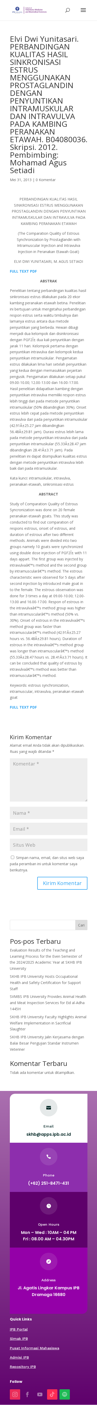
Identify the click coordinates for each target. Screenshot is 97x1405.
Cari (81, 925)
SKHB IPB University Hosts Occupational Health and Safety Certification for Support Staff (45, 982)
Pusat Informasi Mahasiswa (34, 1348)
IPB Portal (19, 1329)
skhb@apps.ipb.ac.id (48, 1134)
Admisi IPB (19, 1357)
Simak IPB (19, 1338)
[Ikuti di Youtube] (40, 1394)
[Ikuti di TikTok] (52, 1394)
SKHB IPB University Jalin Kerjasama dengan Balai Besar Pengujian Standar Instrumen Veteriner (47, 1043)
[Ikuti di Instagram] (15, 1394)
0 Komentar (46, 179)
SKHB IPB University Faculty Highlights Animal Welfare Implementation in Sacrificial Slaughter (48, 1023)
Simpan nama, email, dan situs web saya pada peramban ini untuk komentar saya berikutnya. (47, 863)
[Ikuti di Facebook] (27, 1394)
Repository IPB (23, 1367)
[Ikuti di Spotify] (64, 1394)
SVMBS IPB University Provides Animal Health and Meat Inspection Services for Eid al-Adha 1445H (48, 1002)
